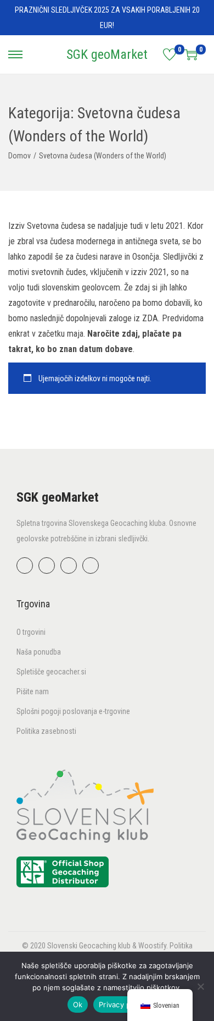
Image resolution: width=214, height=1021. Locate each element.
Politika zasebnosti (46, 731)
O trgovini (31, 632)
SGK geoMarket (107, 54)
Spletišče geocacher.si (51, 671)
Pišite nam (32, 691)
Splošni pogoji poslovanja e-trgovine (73, 711)
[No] (200, 986)
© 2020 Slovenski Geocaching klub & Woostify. (96, 945)
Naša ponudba (38, 651)
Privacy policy (123, 1004)
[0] (169, 54)
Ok (78, 1004)
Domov (19, 155)
